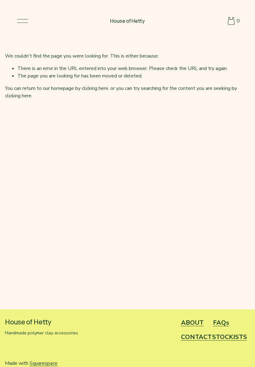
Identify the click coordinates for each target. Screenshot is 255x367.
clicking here (95, 88)
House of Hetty (127, 20)
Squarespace (44, 363)
